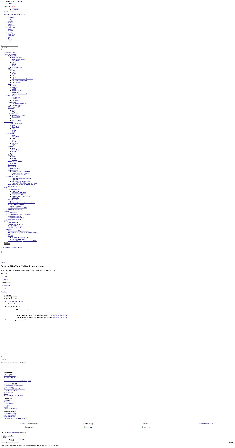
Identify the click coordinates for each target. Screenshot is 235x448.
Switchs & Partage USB (15, 209)
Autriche (10, 22)
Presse (6, 394)
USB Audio (15, 191)
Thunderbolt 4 (16, 99)
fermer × (231, 442)
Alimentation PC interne (19, 115)
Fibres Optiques (16, 82)
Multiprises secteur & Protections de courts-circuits (22, 232)
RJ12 (13, 110)
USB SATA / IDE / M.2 (19, 193)
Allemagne (11, 17)
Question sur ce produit (11, 298)
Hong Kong (11, 34)
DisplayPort (15, 61)
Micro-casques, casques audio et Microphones (21, 184)
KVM (6, 221)
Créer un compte (5, 286)
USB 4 (14, 89)
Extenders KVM (13, 222)
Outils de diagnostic (14, 168)
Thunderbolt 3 (16, 97)
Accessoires (7, 234)
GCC (9, 40)
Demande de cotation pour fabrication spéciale (17, 381)
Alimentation (12, 102)
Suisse (10, 24)
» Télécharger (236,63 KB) (59, 315)
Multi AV (14, 160)
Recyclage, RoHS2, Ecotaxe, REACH (15, 418)
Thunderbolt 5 (16, 100)
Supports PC (15, 179)
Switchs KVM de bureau (15, 224)
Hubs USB (11, 201)
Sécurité (10, 236)
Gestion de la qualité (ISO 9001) (13, 395)
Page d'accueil (6, 247)
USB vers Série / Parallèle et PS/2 (21, 196)
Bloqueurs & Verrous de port (20, 237)
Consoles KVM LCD (14, 227)
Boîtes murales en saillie (19, 175)
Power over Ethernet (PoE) (16, 217)
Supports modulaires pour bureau (21, 178)
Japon (9, 37)
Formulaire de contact (10, 413)
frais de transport (12, 432)
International (11, 27)
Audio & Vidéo (12, 56)
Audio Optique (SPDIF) (19, 59)
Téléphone (15, 112)
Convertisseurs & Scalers (15, 123)
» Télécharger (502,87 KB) (59, 317)
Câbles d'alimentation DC (19, 103)
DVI (13, 62)
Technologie (8, 405)
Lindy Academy (7, 243)
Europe (10, 29)
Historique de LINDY (10, 390)
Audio (13, 125)
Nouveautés (7, 400)
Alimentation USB (17, 90)
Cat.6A (14, 74)
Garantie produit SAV (10, 377)
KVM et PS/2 (16, 117)
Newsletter (7, 402)
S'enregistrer (15, 9)
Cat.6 (13, 72)
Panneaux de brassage (14, 216)
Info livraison (8, 374)
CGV (6, 407)
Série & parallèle (16, 120)
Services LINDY (9, 11)
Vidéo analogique (17, 67)
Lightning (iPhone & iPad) (19, 94)
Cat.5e (14, 70)
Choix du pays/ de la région (12, 14)
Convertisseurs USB (14, 189)
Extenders (11, 133)
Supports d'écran (13, 176)
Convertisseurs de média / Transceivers (19, 214)
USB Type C (15, 92)
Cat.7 (13, 75)
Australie (10, 30)
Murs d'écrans (12, 165)
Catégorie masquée (17, 247)
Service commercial (10, 415)
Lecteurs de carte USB (14, 206)
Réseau (10, 69)
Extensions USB (13, 199)
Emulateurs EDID (13, 166)
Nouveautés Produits (10, 52)
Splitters (10, 146)
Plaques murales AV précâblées (21, 171)
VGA (13, 65)
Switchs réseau (12, 213)
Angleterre (11, 26)
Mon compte (9, 6)
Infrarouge (15, 143)
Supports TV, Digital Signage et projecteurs (24, 183)
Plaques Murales (13, 170)
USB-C (14, 138)
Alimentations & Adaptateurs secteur (18, 231)
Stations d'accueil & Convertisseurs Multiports (21, 203)
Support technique (9, 416)
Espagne (10, 21)
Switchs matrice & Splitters (16, 161)
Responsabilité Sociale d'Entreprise (14, 389)
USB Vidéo (15, 198)
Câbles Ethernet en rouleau (19, 80)
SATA (13, 118)
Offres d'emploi (8, 392)
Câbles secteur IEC (17, 105)
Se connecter (15, 8)
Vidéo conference (13, 186)
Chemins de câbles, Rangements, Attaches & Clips (22, 241)
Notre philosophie (9, 387)
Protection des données (11, 408)
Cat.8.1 (14, 77)
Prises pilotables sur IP (14, 219)
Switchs (10, 155)
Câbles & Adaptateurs (10, 54)
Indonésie (11, 35)
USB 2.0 (14, 85)
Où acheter (4, 292)
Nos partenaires (7, 3)
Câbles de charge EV (14, 107)
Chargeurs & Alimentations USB (17, 208)
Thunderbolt (11, 95)
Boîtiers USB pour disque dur (16, 204)
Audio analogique (17, 57)
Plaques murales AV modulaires (21, 173)
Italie (9, 19)
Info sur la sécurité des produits (14, 301)
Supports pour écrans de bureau (21, 181)
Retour (3, 262)
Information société (10, 376)
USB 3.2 (14, 87)
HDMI (14, 64)
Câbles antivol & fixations (19, 239)
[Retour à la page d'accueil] (1, 45)
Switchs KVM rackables (15, 226)
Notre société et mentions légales (13, 385)
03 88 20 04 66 (17, 1)
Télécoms (11, 108)
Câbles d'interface (13, 113)
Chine (10, 32)
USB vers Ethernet (17, 194)
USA (9, 42)
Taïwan (10, 39)
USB (9, 84)
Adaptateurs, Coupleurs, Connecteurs (22, 79)
